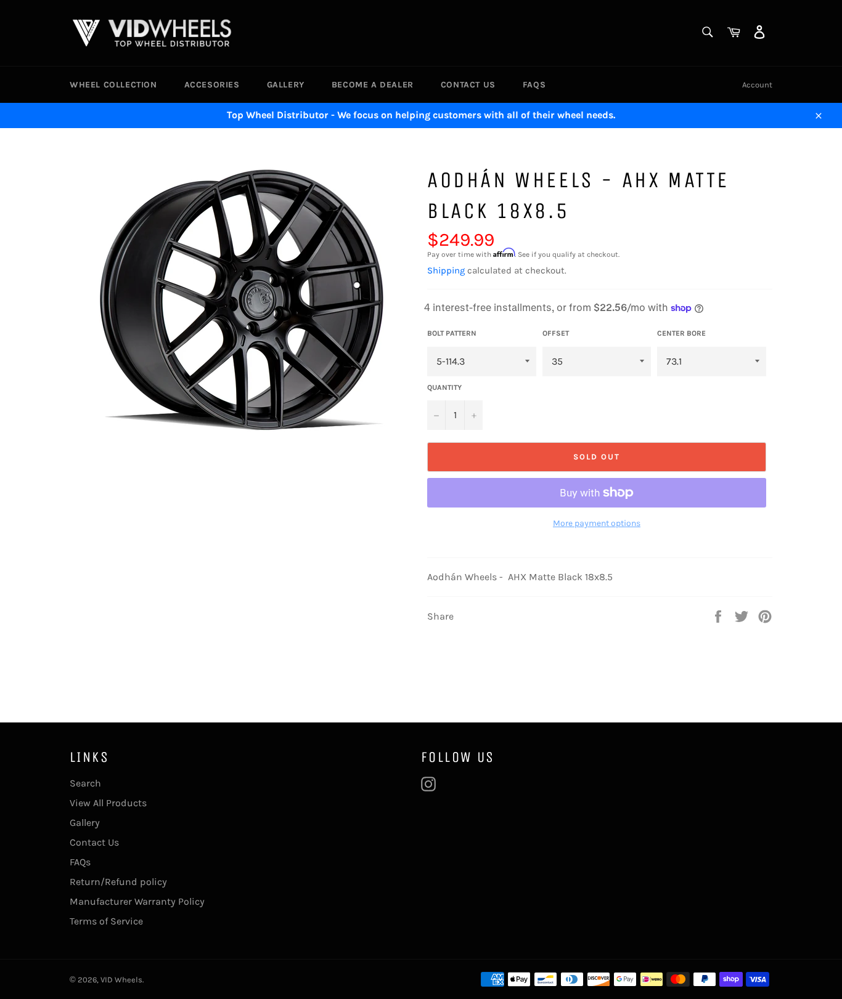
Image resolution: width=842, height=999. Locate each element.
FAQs (534, 84)
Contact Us (468, 84)
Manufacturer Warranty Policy (137, 901)
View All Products (108, 803)
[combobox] (707, 33)
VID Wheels (121, 979)
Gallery (286, 84)
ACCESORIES (212, 84)
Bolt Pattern (451, 333)
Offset (555, 333)
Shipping (446, 270)
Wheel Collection (113, 84)
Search (85, 783)
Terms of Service (106, 921)
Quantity (444, 387)
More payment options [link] (596, 523)
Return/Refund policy (118, 882)
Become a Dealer (373, 84)
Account (757, 84)
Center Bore (681, 333)
